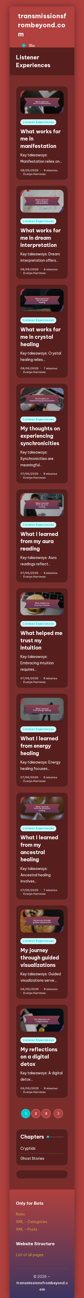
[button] (58, 1113)
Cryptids (27, 1148)
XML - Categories (31, 1221)
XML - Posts (26, 1229)
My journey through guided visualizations (39, 957)
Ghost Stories (32, 1158)
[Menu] (31, 45)
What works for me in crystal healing (40, 336)
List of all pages (29, 1254)
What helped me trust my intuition (41, 640)
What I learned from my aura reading (39, 541)
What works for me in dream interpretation (40, 237)
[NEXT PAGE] (58, 1113)
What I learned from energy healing (39, 745)
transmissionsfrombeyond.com (42, 25)
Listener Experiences (38, 122)
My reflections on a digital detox (38, 1056)
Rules (20, 1214)
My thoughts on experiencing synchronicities (40, 435)
